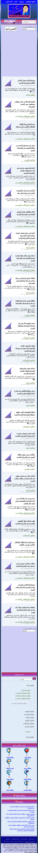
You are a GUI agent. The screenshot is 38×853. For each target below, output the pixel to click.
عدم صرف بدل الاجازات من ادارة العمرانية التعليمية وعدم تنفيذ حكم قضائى (25, 501)
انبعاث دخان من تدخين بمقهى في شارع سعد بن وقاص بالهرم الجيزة (24, 478)
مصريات (21, 1)
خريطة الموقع (32, 839)
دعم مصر (27, 731)
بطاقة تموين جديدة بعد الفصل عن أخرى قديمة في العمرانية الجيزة (25, 303)
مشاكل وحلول (20, 795)
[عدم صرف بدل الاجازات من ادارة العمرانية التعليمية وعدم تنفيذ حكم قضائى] (8, 504)
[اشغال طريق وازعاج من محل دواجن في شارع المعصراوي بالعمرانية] (8, 284)
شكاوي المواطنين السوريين (22, 693)
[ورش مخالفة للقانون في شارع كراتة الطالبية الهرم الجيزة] (8, 397)
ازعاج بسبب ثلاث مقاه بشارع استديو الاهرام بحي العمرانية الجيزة (25, 258)
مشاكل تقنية (10, 779)
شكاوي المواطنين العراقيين (22, 695)
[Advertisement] (19, 55)
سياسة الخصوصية (15, 839)
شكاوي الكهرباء (29, 714)
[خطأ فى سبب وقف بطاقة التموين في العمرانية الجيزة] (8, 460)
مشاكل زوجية (27, 768)
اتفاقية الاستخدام (24, 839)
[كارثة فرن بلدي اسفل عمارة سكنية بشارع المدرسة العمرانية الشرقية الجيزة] (8, 239)
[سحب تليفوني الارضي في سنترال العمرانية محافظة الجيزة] (8, 329)
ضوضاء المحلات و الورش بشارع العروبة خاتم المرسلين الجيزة (25, 587)
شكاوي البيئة (30, 95)
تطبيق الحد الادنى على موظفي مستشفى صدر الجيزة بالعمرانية (25, 104)
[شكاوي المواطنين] (19, 17)
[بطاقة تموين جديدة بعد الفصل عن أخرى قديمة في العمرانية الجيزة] (8, 306)
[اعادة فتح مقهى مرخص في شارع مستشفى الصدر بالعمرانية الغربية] (8, 174)
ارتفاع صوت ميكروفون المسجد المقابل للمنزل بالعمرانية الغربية (27, 370)
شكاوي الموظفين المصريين (25, 139)
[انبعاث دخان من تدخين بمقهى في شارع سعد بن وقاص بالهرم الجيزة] (8, 482)
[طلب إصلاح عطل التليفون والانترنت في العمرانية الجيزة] (8, 527)
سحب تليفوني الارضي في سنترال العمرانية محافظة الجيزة (26, 325)
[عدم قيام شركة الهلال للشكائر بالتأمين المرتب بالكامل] (8, 548)
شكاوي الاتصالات (29, 427)
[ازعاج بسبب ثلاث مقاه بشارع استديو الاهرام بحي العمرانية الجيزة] (8, 261)
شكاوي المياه (30, 717)
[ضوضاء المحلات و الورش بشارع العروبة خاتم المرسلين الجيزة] (8, 590)
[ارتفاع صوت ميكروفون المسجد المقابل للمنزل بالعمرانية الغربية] (8, 374)
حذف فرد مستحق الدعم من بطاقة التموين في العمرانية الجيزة (25, 148)
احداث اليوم (9, 1)
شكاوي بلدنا (30, 685)
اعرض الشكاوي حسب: (29, 27)
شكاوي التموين (29, 469)
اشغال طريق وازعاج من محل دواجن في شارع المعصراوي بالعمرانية (25, 280)
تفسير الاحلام (10, 768)
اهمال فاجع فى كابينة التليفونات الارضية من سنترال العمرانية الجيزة (25, 348)
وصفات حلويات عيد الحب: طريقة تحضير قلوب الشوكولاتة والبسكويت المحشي (21, 829)
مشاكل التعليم (28, 779)
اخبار (16, 1)
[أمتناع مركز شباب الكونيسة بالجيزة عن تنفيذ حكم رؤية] (8, 196)
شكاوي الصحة (29, 711)
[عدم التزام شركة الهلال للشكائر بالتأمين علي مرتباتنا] (8, 130)
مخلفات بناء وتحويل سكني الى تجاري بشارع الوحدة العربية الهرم (25, 609)
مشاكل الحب (27, 757)
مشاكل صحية (10, 790)
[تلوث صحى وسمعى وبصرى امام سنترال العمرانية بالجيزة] (8, 439)
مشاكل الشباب (28, 790)
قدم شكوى (8, 839)
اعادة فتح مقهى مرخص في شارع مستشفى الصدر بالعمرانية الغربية (26, 170)
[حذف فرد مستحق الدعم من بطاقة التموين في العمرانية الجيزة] (8, 151)
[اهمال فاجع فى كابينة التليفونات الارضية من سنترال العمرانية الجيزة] (8, 351)
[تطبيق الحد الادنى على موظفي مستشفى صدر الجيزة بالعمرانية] (8, 107)
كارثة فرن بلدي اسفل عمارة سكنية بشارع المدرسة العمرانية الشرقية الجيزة (25, 235)
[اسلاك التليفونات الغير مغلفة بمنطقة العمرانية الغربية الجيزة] (8, 418)
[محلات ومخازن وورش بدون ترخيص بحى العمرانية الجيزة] (8, 569)
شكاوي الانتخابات (25, 690)
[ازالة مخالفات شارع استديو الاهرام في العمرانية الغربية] (8, 217)
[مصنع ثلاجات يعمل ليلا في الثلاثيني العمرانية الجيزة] (8, 86)
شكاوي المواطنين (31, 1)
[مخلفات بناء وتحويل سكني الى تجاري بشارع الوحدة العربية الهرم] (8, 613)
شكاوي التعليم (29, 720)
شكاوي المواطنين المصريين (25, 205)
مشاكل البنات (10, 757)
